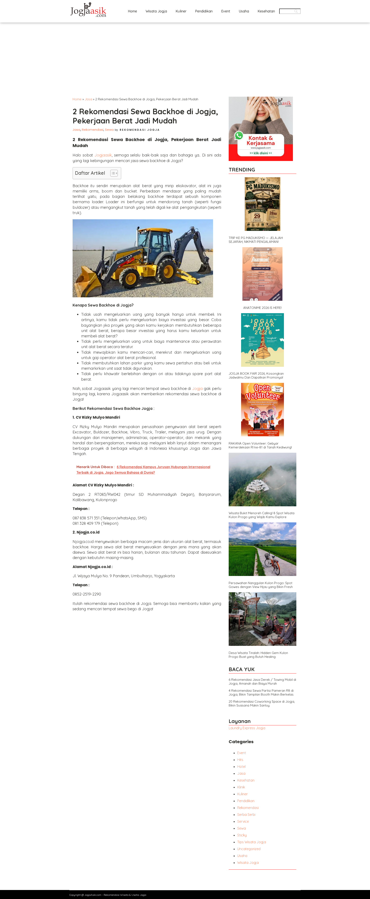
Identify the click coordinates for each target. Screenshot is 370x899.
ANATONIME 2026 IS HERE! (262, 308)
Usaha (244, 11)
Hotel (241, 766)
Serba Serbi (246, 814)
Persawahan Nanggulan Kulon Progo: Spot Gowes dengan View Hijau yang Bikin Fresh (261, 585)
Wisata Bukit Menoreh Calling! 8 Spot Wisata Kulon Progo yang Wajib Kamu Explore (261, 515)
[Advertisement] (185, 55)
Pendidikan (204, 11)
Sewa (109, 129)
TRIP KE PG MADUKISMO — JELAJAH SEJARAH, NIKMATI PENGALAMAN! (256, 240)
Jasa (88, 99)
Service (243, 821)
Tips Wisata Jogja (251, 842)
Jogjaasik (103, 155)
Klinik (241, 787)
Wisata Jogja (156, 11)
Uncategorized (249, 849)
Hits (240, 760)
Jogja (197, 388)
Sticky (242, 835)
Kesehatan (266, 11)
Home (132, 11)
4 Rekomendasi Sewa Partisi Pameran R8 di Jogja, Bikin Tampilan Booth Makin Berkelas (261, 692)
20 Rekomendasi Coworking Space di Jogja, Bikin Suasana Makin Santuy (262, 703)
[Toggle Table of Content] (112, 173)
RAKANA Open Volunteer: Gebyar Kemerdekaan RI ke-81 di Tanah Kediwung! (260, 445)
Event (225, 11)
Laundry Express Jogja (247, 728)
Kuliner (181, 11)
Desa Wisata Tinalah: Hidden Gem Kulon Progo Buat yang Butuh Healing (258, 655)
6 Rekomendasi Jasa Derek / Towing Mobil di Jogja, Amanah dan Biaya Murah (262, 682)
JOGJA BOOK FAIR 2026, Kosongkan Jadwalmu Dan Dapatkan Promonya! (256, 375)
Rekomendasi (92, 129)
